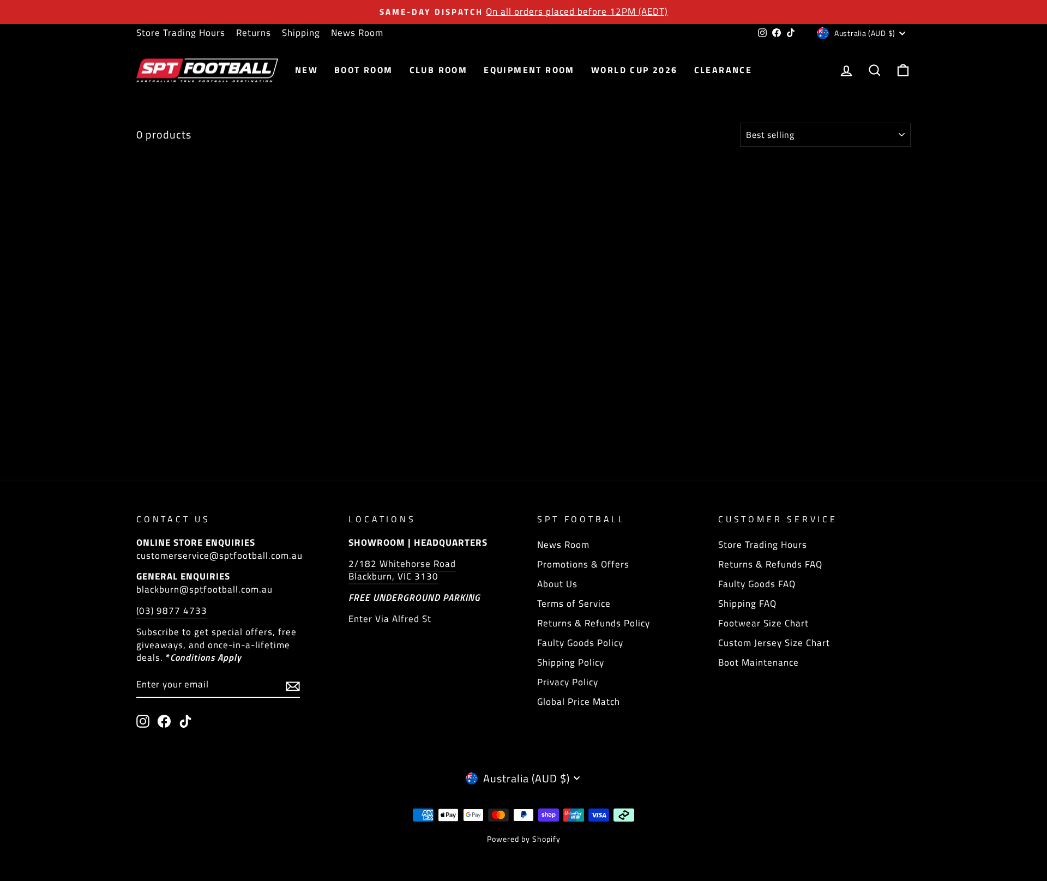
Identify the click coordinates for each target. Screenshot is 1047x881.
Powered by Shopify (524, 838)
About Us (557, 584)
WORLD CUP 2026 (634, 69)
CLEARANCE (723, 69)
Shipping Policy (570, 662)
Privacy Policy (567, 682)
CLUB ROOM (439, 69)
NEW (306, 69)
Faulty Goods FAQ (757, 584)
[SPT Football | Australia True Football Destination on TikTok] (185, 721)
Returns (253, 33)
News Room (357, 33)
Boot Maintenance (758, 662)
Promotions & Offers (583, 564)
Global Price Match (578, 702)
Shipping (301, 33)
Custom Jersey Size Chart (774, 643)
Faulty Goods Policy (580, 643)
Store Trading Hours (180, 33)
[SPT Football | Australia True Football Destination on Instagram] (142, 721)
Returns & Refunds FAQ (770, 564)
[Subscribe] (293, 685)
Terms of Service (574, 603)
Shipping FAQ (747, 603)
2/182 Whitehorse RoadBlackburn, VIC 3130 (402, 570)
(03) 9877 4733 (171, 611)
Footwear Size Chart (763, 623)
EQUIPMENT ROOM (529, 69)
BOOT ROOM (363, 69)
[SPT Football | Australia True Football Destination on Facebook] (164, 721)
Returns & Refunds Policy (593, 623)
